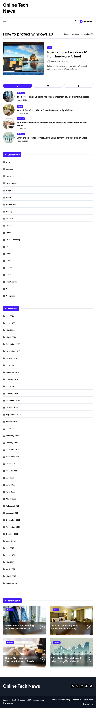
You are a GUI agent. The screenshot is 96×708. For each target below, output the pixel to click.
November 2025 (13, 351)
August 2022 (11, 471)
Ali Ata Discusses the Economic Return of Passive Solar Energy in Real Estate (20, 661)
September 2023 (13, 414)
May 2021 (10, 562)
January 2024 (12, 393)
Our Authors (88, 704)
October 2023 (12, 407)
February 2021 (12, 583)
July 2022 (10, 478)
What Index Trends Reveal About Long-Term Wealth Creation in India (52, 137)
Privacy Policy (64, 699)
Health (8, 197)
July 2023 (10, 428)
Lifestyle (9, 225)
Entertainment (12, 183)
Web (8, 289)
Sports (8, 253)
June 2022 (10, 485)
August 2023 (11, 421)
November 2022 (13, 456)
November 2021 (13, 527)
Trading (9, 268)
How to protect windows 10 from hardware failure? (67, 54)
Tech (49, 48)
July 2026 (10, 316)
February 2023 (12, 435)
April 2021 (10, 569)
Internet (9, 218)
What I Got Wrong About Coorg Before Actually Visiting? (45, 110)
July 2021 (10, 548)
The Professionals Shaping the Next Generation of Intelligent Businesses (53, 96)
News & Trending (13, 239)
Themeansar (8, 703)
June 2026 (10, 323)
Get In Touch (88, 699)
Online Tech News (21, 686)
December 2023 (13, 400)
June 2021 (10, 555)
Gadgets (9, 190)
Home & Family (12, 204)
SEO (7, 246)
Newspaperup (36, 700)
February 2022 (12, 506)
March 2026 (11, 337)
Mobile (8, 232)
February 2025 (12, 372)
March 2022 (11, 499)
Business (21, 93)
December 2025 (13, 344)
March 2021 (11, 576)
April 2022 (10, 492)
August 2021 (11, 541)
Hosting (9, 211)
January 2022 (12, 513)
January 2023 (12, 442)
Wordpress (10, 296)
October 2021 (12, 534)
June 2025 (10, 365)
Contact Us (76, 699)
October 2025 (12, 358)
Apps (8, 162)
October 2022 (12, 463)
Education (10, 176)
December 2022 (13, 449)
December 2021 (13, 520)
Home (54, 699)
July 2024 (10, 386)
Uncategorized (12, 282)
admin (53, 62)
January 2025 (12, 379)
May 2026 (10, 330)
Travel (20, 106)
